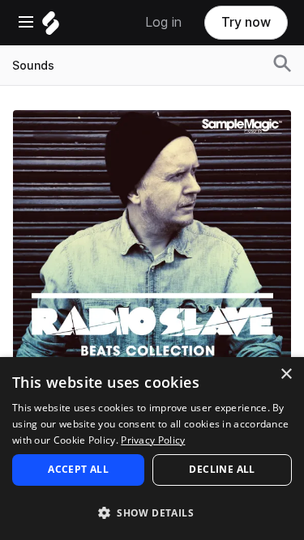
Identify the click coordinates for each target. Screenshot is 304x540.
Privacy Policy (153, 440)
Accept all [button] (78, 469)
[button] (152, 512)
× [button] (286, 374)
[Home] (50, 27)
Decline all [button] (222, 469)
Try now (246, 22)
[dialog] (152, 448)
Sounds (33, 65)
